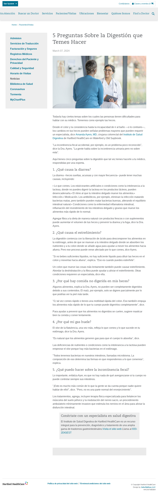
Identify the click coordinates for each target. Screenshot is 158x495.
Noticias (15, 78)
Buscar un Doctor (28, 13)
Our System (10, 4)
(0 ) (151, 4)
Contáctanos (124, 4)
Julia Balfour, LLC (148, 487)
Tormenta (15, 94)
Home (14, 25)
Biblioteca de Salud (21, 84)
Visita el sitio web (112, 429)
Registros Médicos (21, 54)
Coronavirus (17, 89)
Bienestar (102, 13)
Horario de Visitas (20, 73)
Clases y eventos (141, 4)
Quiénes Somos (120, 13)
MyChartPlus (17, 99)
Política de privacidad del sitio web (63, 484)
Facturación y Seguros (23, 48)
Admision (15, 38)
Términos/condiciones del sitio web (95, 484)
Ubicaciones (86, 13)
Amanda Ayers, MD (86, 134)
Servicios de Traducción (24, 43)
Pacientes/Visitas (66, 13)
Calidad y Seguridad (22, 68)
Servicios (47, 13)
